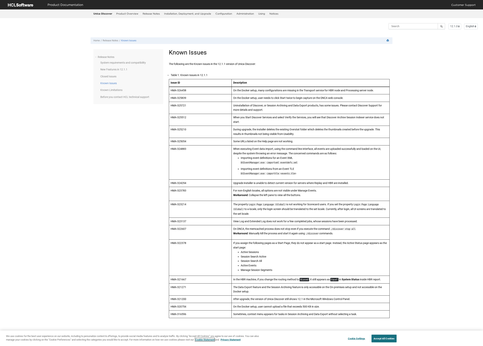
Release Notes (151, 13)
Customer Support (463, 4)
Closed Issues (108, 76)
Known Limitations (111, 89)
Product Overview (127, 13)
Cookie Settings (356, 338)
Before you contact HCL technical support (124, 96)
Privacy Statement (231, 339)
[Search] (441, 26)
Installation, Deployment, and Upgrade (187, 13)
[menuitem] (127, 14)
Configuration (223, 13)
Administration (245, 13)
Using (261, 13)
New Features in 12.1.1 (113, 69)
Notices (273, 13)
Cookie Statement (205, 339)
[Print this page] (388, 40)
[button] (96, 57)
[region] (241, 338)
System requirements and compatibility (123, 62)
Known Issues (128, 40)
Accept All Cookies (384, 338)
